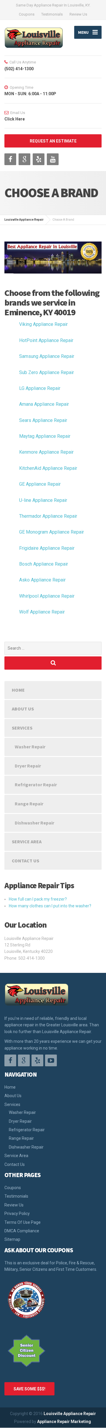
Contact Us (25, 861)
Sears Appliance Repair (43, 420)
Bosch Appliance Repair (43, 564)
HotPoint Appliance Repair (46, 340)
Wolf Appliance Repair (42, 612)
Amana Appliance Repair (44, 404)
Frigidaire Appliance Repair (46, 548)
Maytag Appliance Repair (44, 436)
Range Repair (29, 804)
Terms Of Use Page (22, 1222)
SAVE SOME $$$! (29, 1389)
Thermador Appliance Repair (48, 516)
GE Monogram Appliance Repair (51, 532)
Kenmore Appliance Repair (46, 452)
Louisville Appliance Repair (70, 1413)
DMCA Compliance (21, 1230)
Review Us (78, 14)
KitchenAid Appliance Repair (48, 468)
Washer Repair (30, 747)
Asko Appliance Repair (42, 580)
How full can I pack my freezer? (38, 899)
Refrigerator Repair (36, 784)
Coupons (26, 14)
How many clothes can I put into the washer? (50, 906)
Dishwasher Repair (34, 823)
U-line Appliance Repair (43, 500)
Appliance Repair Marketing (64, 1421)
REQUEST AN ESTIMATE (53, 141)
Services (22, 728)
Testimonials (52, 14)
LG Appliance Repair (39, 388)
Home (18, 690)
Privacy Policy (17, 1213)
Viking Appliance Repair (43, 324)
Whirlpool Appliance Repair (46, 596)
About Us (23, 709)
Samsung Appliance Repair (46, 356)
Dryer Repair (28, 766)
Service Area (27, 841)
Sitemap (12, 1239)
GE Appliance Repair (40, 484)
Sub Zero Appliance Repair (46, 372)
